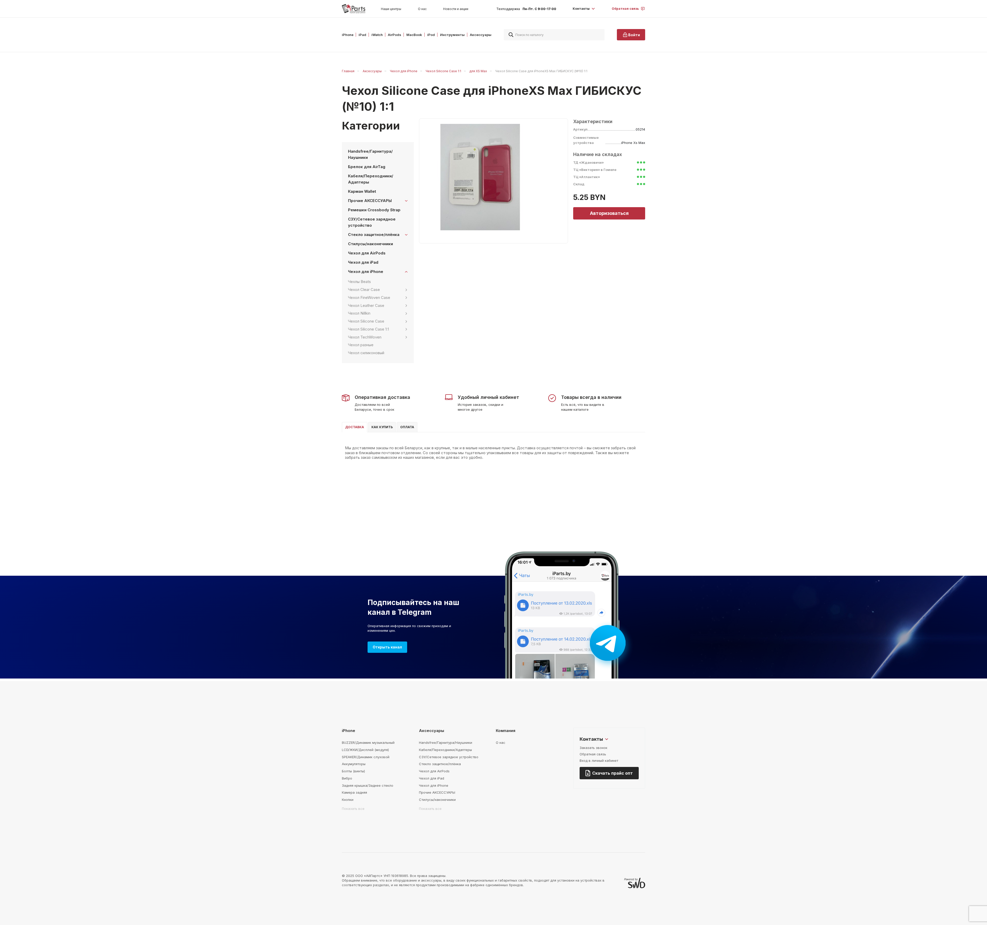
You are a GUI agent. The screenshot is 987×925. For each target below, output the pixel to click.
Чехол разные (360, 344)
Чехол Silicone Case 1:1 (443, 71)
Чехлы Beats (359, 281)
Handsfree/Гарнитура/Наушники (370, 154)
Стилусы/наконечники (370, 243)
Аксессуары (372, 71)
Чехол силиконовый (366, 352)
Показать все (353, 809)
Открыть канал (387, 647)
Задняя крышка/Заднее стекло (367, 785)
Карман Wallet (362, 191)
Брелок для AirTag (366, 166)
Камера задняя (354, 792)
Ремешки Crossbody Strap (374, 209)
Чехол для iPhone (403, 71)
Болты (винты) (353, 771)
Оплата (407, 427)
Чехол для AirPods (367, 253)
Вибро (347, 778)
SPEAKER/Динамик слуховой (365, 757)
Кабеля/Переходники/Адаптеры (370, 179)
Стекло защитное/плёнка (440, 764)
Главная (348, 71)
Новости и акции (455, 9)
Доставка (354, 427)
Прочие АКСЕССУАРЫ (437, 792)
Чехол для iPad (363, 262)
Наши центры (391, 9)
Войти (634, 35)
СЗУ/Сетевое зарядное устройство (372, 222)
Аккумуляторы (353, 764)
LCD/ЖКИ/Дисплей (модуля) (365, 750)
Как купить (382, 427)
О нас (422, 9)
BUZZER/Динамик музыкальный (368, 742)
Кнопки (347, 800)
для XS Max (478, 71)
